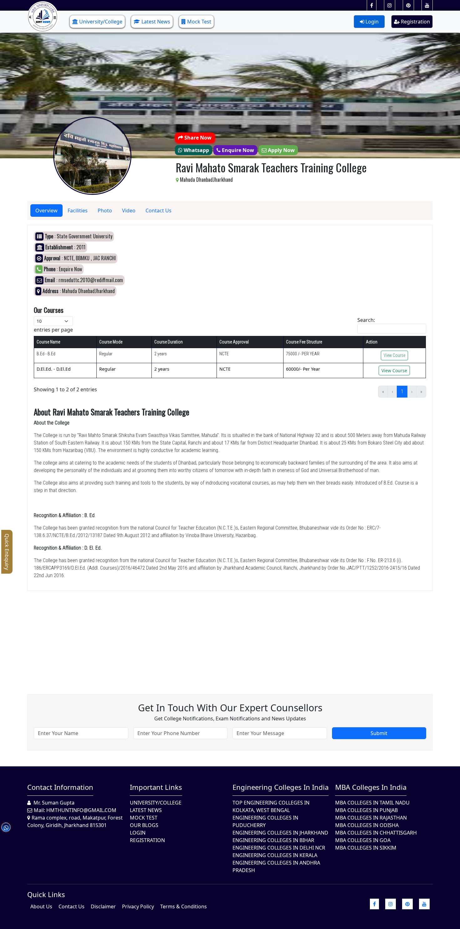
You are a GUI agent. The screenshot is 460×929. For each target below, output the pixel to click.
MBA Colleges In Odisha (367, 825)
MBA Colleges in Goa (363, 840)
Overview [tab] (46, 210)
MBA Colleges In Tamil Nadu (372, 802)
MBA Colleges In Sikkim (365, 847)
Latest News (155, 21)
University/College (100, 21)
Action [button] (371, 341)
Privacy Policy (138, 906)
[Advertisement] (215, 634)
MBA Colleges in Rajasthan (371, 817)
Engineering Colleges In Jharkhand (280, 832)
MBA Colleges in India (370, 787)
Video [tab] (128, 210)
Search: (366, 320)
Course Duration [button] (168, 341)
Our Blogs (144, 825)
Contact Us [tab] (158, 210)
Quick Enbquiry (6, 552)
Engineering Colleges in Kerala (275, 855)
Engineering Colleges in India (281, 787)
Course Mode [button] (110, 341)
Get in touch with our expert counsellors (230, 707)
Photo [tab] (105, 210)
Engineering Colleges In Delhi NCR (279, 847)
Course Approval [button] (234, 341)
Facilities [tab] (78, 210)
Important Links (156, 787)
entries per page (53, 329)
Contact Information (60, 787)
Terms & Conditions (183, 906)
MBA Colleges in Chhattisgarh (376, 832)
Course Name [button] (48, 341)
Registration (415, 21)
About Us (41, 906)
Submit (379, 733)
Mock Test (199, 21)
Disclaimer (103, 906)
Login (371, 21)
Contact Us (71, 906)
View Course (394, 355)
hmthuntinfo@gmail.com (81, 810)
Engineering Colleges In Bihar (273, 840)
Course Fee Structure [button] (304, 341)
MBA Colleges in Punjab (366, 810)
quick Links (46, 894)
